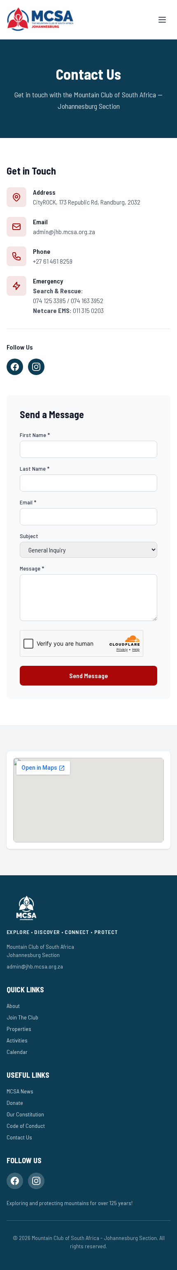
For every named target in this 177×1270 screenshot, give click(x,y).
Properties (19, 1028)
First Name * (35, 434)
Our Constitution (25, 1114)
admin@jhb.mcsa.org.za (64, 231)
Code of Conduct (26, 1125)
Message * (32, 568)
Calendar (17, 1051)
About (13, 1005)
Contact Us (19, 1137)
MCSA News (20, 1091)
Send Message (88, 675)
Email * (28, 502)
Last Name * (34, 468)
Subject (29, 535)
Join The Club (22, 1017)
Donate (15, 1102)
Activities (17, 1040)
